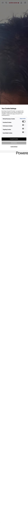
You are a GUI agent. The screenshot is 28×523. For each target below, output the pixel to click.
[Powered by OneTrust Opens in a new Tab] (21, 152)
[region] (14, 314)
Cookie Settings (14, 146)
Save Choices (14, 142)
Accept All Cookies (14, 138)
